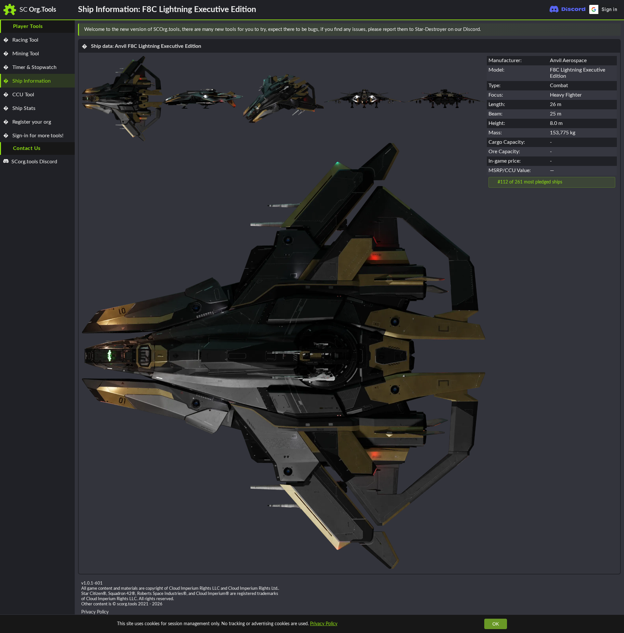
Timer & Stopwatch (30, 67)
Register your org (27, 122)
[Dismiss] (613, 29)
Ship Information (27, 81)
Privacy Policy (323, 623)
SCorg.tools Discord (33, 161)
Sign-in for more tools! (33, 135)
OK (495, 623)
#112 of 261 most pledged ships (530, 182)
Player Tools (28, 26)
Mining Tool (21, 53)
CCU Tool (18, 94)
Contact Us (27, 148)
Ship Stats (19, 108)
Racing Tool (20, 40)
